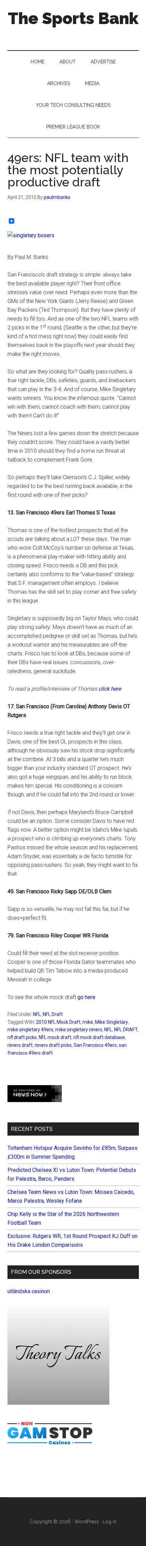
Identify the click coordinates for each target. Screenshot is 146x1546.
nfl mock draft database (99, 1037)
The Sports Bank (73, 18)
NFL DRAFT (126, 1029)
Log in (109, 1521)
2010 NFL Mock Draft (58, 1022)
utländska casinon (28, 1291)
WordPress (86, 1521)
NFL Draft (53, 1014)
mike (88, 1022)
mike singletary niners (78, 1029)
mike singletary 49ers (30, 1029)
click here (109, 689)
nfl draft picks (22, 1037)
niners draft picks (53, 1045)
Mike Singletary (111, 1022)
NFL (37, 1014)
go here (86, 997)
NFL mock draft (55, 1037)
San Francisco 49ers (95, 1045)
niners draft (20, 1045)
